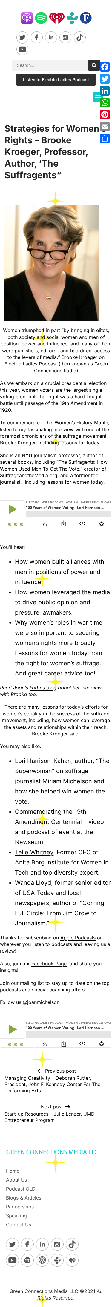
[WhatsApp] (105, 103)
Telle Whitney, (35, 852)
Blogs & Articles (23, 1198)
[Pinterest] (105, 115)
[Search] (94, 65)
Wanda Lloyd (33, 882)
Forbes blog (43, 688)
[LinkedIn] (105, 91)
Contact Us (18, 1225)
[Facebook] (105, 67)
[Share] (105, 139)
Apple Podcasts (78, 938)
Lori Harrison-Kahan (43, 760)
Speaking (16, 1216)
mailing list (32, 983)
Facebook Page (49, 964)
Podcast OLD (21, 1189)
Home (12, 1171)
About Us (16, 1180)
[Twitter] (105, 79)
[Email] (105, 127)
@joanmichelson (41, 1002)
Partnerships (20, 1207)
